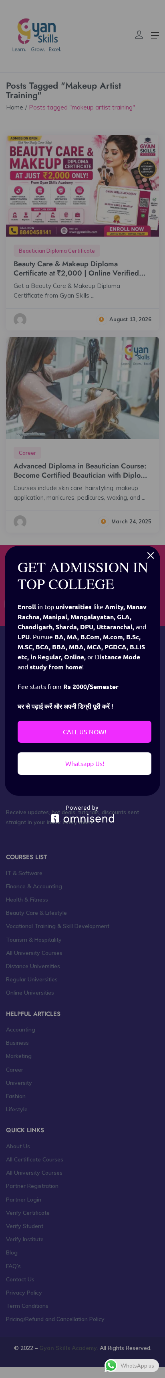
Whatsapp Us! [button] (84, 763)
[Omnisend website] (82, 814)
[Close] (150, 555)
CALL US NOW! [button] (84, 732)
